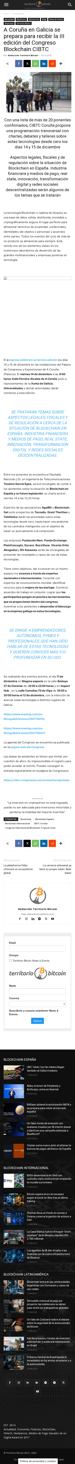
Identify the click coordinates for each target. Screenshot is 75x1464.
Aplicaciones (34, 19)
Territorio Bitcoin (24, 23)
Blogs (44, 19)
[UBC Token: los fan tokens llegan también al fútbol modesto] (14, 1072)
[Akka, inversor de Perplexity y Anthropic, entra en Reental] (14, 1091)
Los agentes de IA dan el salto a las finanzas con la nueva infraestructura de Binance (48, 1254)
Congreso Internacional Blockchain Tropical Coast (30, 827)
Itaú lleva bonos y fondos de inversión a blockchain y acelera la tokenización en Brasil (48, 1342)
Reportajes (9, 23)
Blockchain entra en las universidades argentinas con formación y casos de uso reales (48, 1285)
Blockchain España (44, 819)
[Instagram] (28, 919)
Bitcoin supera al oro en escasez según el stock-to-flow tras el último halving (47, 1198)
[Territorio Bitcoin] (37, 5)
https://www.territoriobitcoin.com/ (37, 914)
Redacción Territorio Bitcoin (23, 55)
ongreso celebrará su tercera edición (32, 360)
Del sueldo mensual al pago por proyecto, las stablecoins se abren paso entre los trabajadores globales (48, 1304)
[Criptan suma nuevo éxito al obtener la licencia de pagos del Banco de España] (14, 1151)
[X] (27, 63)
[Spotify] (45, 1382)
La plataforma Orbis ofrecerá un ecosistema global (18, 869)
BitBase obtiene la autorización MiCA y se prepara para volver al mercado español (49, 1108)
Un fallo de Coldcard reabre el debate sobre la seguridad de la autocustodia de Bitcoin (48, 1323)
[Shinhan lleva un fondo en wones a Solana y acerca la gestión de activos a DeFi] (14, 1218)
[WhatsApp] (35, 63)
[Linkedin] (44, 63)
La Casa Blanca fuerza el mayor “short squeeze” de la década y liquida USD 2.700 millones (49, 1235)
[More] (61, 63)
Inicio (6, 13)
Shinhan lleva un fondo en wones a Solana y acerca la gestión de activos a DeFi (49, 1216)
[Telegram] (41, 919)
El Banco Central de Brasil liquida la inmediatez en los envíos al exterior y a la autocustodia (49, 1361)
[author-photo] (37, 903)
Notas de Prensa (56, 19)
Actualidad (18, 13)
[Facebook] (18, 63)
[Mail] (36, 1382)
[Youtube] (54, 919)
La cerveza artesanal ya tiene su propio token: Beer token (55, 869)
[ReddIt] (52, 63)
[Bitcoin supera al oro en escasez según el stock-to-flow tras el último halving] (14, 1200)
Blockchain (21, 19)
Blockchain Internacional (17, 823)
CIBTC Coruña (41, 823)
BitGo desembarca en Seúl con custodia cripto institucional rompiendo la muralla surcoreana (49, 1179)
